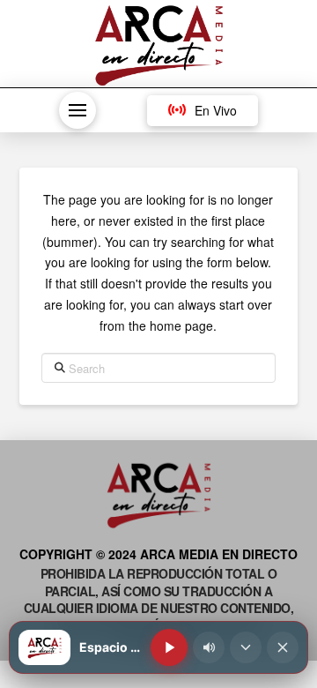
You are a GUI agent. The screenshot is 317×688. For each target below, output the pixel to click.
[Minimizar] (246, 647)
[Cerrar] (283, 647)
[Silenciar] (209, 647)
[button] (77, 110)
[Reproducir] (169, 647)
